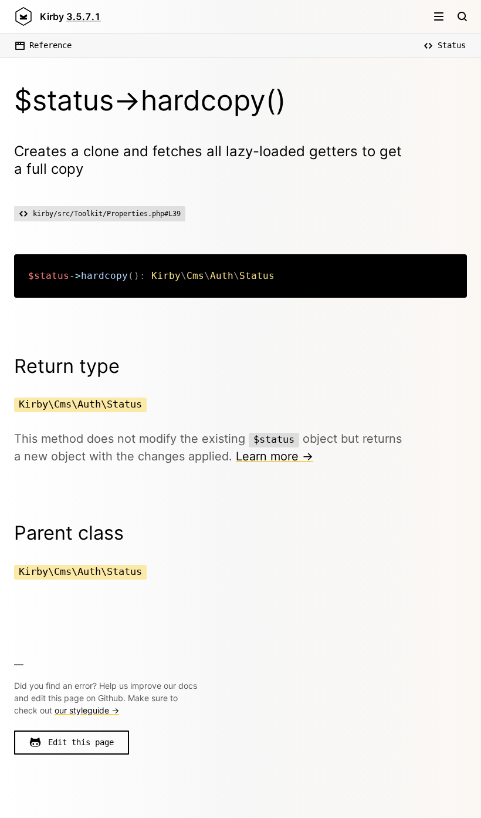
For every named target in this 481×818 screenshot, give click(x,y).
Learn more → (274, 456)
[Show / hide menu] (438, 16)
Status (452, 45)
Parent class (69, 532)
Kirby (70, 16)
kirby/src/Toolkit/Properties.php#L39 (107, 214)
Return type (67, 366)
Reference (50, 45)
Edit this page (81, 742)
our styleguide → (87, 710)
